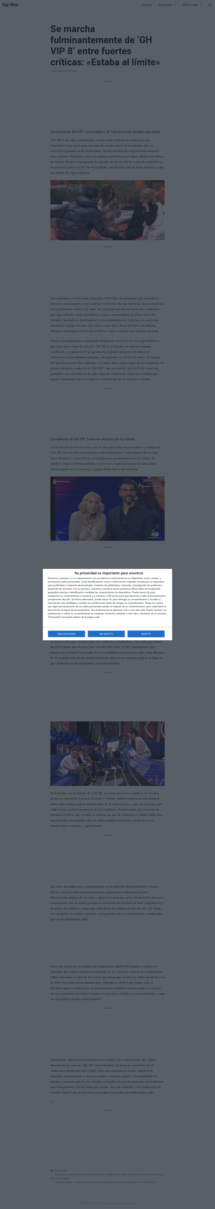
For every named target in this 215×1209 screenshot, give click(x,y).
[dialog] (107, 604)
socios (73, 578)
